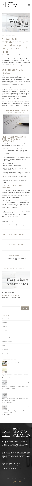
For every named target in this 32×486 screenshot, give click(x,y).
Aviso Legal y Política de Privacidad (16, 482)
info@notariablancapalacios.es (11, 466)
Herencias (4, 292)
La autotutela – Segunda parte (16, 246)
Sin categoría (5, 349)
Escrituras (4, 326)
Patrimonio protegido (7, 341)
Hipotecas (12, 35)
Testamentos (10, 292)
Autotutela (4, 322)
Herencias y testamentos (11, 295)
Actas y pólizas (5, 35)
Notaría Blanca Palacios (17, 54)
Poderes (4, 345)
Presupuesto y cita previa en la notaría (18, 362)
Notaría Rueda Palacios (8, 337)
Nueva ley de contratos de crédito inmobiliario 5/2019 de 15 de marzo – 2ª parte (16, 258)
